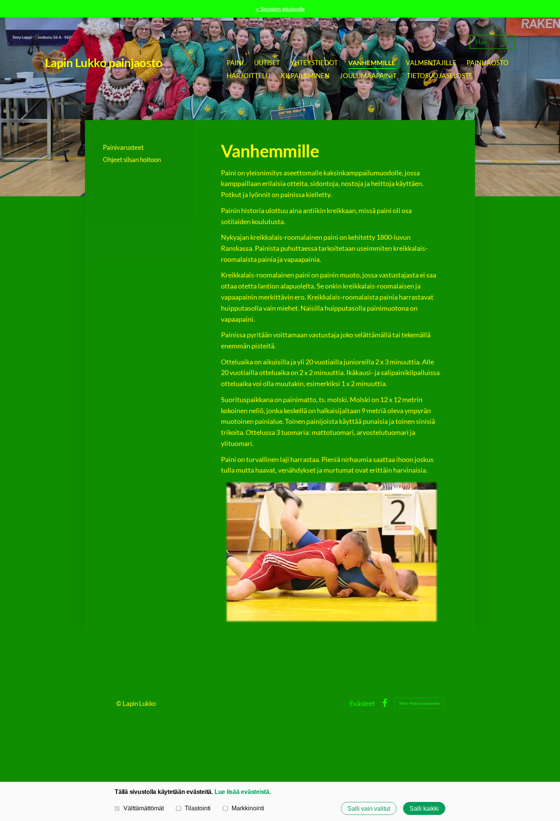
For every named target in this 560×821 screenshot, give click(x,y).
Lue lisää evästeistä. (242, 791)
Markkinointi (248, 808)
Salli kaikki (424, 808)
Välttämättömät (143, 808)
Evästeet (362, 703)
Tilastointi (198, 808)
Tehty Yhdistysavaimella (419, 703)
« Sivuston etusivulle (280, 9)
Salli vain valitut (368, 808)
